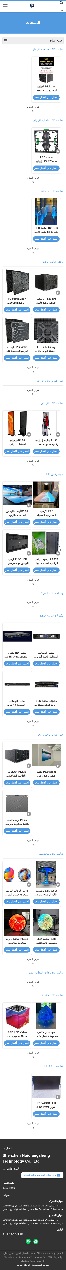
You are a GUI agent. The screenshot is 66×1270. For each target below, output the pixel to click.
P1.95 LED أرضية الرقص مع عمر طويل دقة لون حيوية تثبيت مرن (17, 561)
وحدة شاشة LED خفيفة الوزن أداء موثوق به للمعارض (46, 349)
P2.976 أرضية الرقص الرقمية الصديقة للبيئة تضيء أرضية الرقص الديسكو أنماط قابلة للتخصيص (46, 561)
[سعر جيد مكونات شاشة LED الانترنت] (33, 726)
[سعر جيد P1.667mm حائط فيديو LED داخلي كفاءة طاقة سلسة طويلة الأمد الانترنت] (46, 755)
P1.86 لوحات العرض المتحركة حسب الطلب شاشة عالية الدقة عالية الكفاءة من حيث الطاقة (17, 893)
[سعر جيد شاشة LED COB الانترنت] (33, 1128)
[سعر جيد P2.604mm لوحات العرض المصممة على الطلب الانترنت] (17, 330)
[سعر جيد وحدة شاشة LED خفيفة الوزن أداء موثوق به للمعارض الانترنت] (46, 330)
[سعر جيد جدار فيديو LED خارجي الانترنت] (33, 394)
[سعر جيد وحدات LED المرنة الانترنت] (33, 606)
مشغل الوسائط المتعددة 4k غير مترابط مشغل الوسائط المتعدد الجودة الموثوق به (17, 703)
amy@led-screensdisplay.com (40, 1175)
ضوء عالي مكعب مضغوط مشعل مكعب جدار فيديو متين (46, 1034)
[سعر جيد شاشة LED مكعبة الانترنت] (33, 1057)
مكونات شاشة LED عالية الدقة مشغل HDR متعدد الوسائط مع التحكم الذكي (46, 703)
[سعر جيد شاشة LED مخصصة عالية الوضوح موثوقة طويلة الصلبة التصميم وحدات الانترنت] (46, 874)
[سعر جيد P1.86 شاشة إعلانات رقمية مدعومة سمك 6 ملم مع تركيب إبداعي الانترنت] (46, 424)
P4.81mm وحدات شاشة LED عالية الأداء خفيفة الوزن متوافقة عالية (46, 301)
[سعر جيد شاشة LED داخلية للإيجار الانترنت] (33, 182)
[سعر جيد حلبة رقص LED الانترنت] (33, 584)
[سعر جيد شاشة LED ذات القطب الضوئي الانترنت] (33, 986)
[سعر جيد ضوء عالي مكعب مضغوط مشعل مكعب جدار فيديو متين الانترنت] (46, 1016)
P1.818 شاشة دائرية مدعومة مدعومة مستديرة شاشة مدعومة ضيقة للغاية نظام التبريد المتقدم (17, 941)
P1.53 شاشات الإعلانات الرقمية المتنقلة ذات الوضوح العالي (17, 442)
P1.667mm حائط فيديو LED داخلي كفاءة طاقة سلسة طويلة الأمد (46, 774)
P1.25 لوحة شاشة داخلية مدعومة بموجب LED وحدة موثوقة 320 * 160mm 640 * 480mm (17, 822)
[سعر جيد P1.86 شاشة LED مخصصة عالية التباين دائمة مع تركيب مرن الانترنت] (46, 922)
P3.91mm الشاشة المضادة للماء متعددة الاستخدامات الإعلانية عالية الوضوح (46, 88)
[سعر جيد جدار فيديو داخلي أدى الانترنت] (33, 845)
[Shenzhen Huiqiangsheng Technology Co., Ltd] (32, 6)
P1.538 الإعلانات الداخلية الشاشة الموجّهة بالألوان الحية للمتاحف (17, 774)
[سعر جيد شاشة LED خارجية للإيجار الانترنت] (33, 111)
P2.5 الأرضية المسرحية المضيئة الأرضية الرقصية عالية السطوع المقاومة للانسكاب (46, 513)
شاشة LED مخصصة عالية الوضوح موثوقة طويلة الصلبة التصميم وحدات (46, 893)
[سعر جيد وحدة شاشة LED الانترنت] (33, 372)
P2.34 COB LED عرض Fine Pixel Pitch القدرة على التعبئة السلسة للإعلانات (46, 1105)
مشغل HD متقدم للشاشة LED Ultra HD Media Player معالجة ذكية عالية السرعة (17, 655)
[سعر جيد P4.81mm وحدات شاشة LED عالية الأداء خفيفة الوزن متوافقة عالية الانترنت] (46, 282)
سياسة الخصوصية (40, 1265)
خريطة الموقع (23, 1265)
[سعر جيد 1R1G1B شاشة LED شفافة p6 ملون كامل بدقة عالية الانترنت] (46, 211)
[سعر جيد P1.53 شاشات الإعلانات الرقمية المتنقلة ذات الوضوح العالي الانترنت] (17, 424)
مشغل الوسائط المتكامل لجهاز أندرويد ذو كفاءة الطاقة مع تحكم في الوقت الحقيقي (46, 655)
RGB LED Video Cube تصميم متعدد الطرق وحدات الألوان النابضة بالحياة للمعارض (17, 1034)
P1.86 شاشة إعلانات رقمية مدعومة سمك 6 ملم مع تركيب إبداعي (46, 442)
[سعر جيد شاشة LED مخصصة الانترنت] (33, 963)
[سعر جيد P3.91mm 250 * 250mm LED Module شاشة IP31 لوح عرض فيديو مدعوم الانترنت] (17, 282)
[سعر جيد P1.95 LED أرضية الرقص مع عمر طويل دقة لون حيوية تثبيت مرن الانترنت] (17, 543)
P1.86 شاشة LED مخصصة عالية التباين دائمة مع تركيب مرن (46, 941)
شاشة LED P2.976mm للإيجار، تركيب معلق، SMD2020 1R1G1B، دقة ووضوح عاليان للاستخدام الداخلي (46, 159)
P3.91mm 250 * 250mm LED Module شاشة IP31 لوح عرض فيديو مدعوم (17, 301)
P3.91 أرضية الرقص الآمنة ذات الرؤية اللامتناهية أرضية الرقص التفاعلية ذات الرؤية (17, 513)
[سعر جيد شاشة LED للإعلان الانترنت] (33, 465)
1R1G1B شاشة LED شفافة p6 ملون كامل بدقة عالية (46, 230)
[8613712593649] (36, 1242)
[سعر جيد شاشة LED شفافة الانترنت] (33, 253)
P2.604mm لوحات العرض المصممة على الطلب (17, 349)
